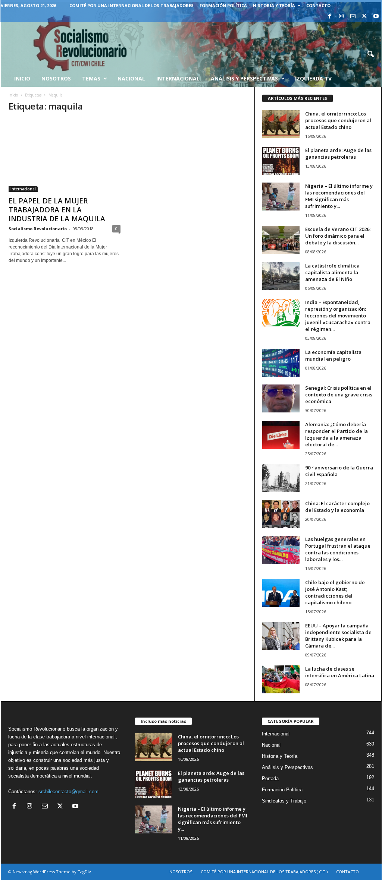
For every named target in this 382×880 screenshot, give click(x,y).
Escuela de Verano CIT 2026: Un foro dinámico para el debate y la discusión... (337, 236)
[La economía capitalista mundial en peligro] (281, 363)
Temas (91, 78)
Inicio (13, 95)
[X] (364, 16)
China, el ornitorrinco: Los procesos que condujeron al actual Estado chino (338, 120)
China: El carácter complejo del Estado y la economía (337, 506)
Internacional (178, 78)
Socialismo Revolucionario (38, 228)
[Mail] (352, 16)
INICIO (22, 78)
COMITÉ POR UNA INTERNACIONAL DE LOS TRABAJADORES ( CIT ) (264, 871)
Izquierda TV (313, 78)
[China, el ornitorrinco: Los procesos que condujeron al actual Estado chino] (281, 124)
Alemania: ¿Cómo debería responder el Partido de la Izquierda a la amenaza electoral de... (336, 434)
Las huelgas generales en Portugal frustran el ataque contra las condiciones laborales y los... (337, 549)
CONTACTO (318, 5)
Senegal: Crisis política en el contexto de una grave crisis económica (338, 394)
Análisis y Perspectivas (244, 78)
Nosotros (56, 78)
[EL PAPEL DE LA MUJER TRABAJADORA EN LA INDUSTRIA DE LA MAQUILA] (64, 156)
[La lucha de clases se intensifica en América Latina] (281, 679)
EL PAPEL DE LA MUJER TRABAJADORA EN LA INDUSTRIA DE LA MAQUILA (57, 210)
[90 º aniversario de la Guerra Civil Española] (281, 478)
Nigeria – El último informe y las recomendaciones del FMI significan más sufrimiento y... (339, 196)
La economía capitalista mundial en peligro (333, 355)
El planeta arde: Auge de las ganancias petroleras (338, 153)
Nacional (131, 78)
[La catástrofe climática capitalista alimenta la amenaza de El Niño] (281, 276)
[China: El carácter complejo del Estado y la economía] (281, 514)
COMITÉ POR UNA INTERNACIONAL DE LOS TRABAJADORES (131, 5)
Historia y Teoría (274, 5)
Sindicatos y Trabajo (284, 801)
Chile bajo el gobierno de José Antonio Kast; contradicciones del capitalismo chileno (335, 592)
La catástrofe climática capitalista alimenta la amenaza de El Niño (332, 272)
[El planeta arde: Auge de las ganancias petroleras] (281, 161)
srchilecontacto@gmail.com (68, 791)
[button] (370, 54)
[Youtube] (376, 16)
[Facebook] (329, 16)
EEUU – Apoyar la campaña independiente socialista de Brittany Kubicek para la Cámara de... (338, 635)
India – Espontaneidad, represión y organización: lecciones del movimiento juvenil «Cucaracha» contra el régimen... (337, 315)
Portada (270, 778)
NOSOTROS (180, 871)
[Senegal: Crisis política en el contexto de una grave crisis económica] (281, 398)
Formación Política (223, 5)
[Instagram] (341, 16)
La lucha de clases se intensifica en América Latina (339, 672)
